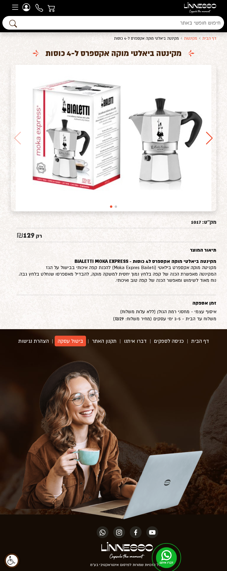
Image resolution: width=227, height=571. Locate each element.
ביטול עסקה (70, 341)
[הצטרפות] (27, 7)
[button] (209, 138)
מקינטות (190, 38)
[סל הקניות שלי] (52, 7)
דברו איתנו (135, 341)
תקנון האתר (104, 341)
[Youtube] (152, 532)
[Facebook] (136, 532)
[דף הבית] (200, 7)
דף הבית (209, 38)
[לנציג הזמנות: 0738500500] (39, 7)
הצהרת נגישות (33, 341)
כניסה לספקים (169, 341)
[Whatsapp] (102, 532)
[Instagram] (119, 532)
